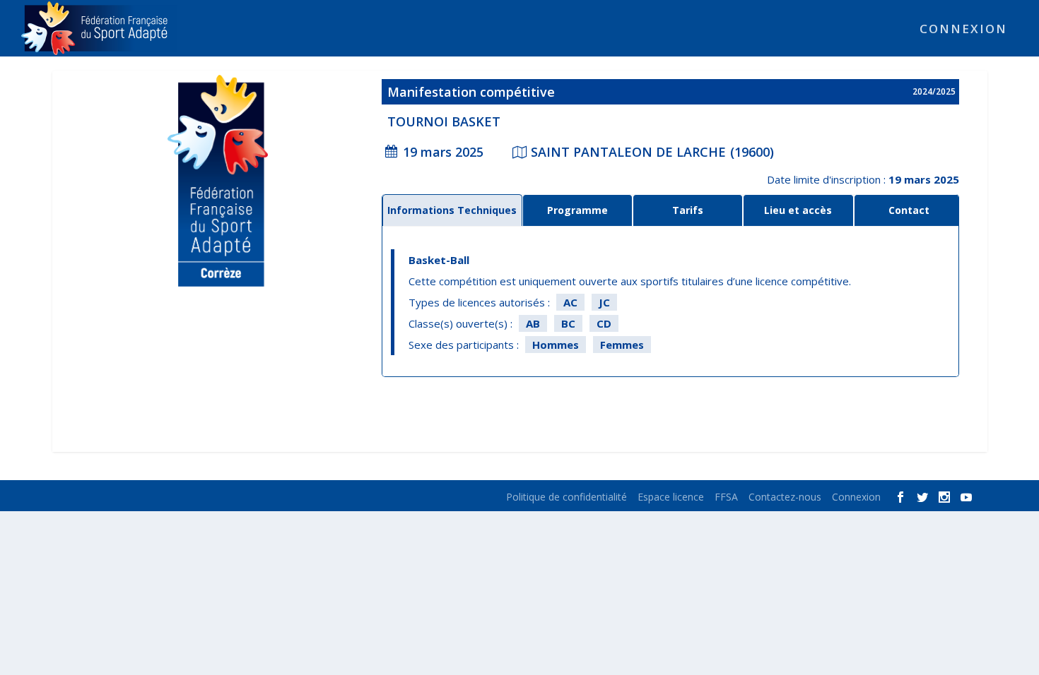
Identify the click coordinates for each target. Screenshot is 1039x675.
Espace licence (671, 496)
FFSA (726, 496)
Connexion (963, 30)
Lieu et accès (798, 210)
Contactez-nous (785, 496)
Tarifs (687, 210)
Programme (577, 210)
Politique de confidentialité (566, 496)
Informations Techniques (452, 210)
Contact (908, 210)
